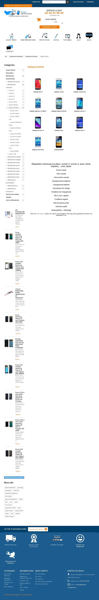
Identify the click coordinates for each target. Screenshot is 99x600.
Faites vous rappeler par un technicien (18, 5)
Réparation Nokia (13, 171)
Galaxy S (12, 99)
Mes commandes (40, 574)
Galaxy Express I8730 (15, 129)
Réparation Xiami (13, 162)
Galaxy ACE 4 (14, 110)
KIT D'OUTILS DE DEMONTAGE (20, 211)
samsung (20, 487)
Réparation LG (12, 186)
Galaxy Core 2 (15, 142)
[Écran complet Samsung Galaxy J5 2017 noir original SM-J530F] (9, 236)
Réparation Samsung (11, 86)
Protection (44, 40)
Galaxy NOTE (13, 102)
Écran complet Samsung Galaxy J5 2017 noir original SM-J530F (19, 238)
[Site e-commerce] (6, 56)
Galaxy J (11, 93)
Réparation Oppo (13, 165)
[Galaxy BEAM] (59, 142)
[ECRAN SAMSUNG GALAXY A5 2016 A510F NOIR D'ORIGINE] (9, 343)
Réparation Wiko (13, 174)
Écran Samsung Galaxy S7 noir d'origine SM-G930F (19, 318)
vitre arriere (8, 505)
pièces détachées (10, 487)
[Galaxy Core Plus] (38, 142)
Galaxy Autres (13, 108)
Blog (89, 40)
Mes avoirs (38, 576)
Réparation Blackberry (11, 181)
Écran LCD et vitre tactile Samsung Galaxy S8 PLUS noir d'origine (19, 397)
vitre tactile (8, 496)
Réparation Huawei (14, 157)
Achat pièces (11, 40)
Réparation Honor (13, 160)
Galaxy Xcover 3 (15, 134)
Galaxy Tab (12, 154)
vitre (6, 502)
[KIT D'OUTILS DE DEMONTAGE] (9, 214)
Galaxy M (12, 96)
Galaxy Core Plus (14, 147)
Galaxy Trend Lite (14, 118)
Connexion (90, 2)
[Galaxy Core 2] (80, 122)
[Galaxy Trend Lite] (80, 84)
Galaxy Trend (14, 113)
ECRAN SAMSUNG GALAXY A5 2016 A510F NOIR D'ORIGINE (19, 343)
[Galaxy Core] (59, 122)
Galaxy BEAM (14, 151)
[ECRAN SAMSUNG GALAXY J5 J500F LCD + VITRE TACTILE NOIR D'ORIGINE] (9, 369)
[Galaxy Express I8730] (59, 103)
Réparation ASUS (13, 168)
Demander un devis (49, 27)
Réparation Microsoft (11, 190)
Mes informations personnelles (43, 581)
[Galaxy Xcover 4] (38, 122)
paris (19, 508)
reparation (8, 490)
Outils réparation (12, 200)
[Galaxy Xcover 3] (80, 103)
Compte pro (36, 2)
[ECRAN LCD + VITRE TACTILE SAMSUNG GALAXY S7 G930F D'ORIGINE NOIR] (9, 319)
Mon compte (41, 571)
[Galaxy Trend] (59, 84)
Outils (56, 40)
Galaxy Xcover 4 (15, 136)
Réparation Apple (13, 82)
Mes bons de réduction (41, 584)
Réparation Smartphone (10, 77)
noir (11, 502)
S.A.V (78, 40)
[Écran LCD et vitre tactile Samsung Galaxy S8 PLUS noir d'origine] (9, 396)
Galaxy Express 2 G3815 (15, 124)
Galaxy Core (14, 139)
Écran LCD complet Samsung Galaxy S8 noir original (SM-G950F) (19, 453)
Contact (10, 51)
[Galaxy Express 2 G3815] (38, 103)
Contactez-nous (78, 2)
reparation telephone (11, 493)
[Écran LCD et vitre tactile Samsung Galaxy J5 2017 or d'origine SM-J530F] (9, 424)
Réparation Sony (13, 177)
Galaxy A (12, 90)
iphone (17, 513)
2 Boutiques (40, 213)
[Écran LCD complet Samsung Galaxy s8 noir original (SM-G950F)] (9, 453)
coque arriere (19, 510)
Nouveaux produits (25, 574)
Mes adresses (39, 579)
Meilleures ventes (12, 205)
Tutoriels (67, 40)
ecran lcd (16, 490)
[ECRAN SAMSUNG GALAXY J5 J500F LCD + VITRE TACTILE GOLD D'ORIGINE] (9, 266)
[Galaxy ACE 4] (38, 84)
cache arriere (9, 510)
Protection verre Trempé (12, 196)
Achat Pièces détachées (10, 72)
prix (12, 513)
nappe (7, 513)
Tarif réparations (27, 40)
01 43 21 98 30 (54, 12)
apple (21, 499)
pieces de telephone (11, 499)
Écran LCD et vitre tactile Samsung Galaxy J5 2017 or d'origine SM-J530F (19, 425)
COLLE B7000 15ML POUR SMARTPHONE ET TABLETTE (20, 293)
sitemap (22, 590)
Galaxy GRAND (13, 105)
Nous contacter (24, 587)
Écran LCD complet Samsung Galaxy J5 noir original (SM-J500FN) (19, 369)
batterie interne (9, 516)
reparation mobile (10, 508)
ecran (16, 502)
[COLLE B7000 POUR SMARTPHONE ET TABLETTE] (9, 293)
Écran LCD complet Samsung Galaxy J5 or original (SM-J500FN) (19, 266)
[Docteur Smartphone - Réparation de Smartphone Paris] (18, 13)
